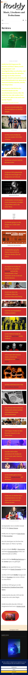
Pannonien (21, 549)
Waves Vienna (13, 528)
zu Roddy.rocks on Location (10, 612)
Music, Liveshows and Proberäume (14, 14)
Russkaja (10, 577)
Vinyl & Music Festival (12, 387)
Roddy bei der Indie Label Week (14, 245)
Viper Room (21, 533)
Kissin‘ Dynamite (16, 569)
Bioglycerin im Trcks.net (14, 195)
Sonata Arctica (15, 477)
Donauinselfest (13, 551)
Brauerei (7, 271)
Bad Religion (20, 559)
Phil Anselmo (8, 536)
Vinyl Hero (15, 336)
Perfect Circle (21, 606)
